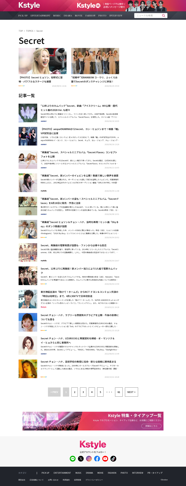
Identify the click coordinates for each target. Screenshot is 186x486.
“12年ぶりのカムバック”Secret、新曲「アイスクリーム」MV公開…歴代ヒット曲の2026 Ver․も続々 (79, 108)
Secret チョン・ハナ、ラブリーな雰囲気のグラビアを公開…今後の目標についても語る (80, 317)
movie (79, 15)
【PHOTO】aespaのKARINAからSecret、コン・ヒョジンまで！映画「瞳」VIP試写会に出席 (80, 131)
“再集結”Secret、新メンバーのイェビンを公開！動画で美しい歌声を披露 (79, 175)
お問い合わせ (53, 480)
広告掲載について (37, 480)
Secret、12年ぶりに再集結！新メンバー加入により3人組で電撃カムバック (79, 270)
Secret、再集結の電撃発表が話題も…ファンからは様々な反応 (74, 245)
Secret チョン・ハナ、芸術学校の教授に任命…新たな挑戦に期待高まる (78, 361)
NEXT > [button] (131, 392)
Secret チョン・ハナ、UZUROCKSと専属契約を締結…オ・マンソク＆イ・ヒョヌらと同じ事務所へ (78, 340)
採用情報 (77, 480)
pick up (23, 15)
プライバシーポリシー (94, 480)
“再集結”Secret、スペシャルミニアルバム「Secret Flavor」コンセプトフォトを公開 (79, 154)
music (57, 15)
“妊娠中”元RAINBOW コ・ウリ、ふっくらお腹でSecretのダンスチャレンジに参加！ (94, 79)
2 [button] (74, 392)
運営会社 (21, 480)
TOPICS (29, 30)
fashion (90, 15)
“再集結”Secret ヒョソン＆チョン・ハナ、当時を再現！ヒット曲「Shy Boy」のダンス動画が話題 (79, 224)
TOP (21, 30)
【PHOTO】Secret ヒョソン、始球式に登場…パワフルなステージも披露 (41, 79)
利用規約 (66, 480)
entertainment (40, 15)
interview (115, 15)
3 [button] (83, 392)
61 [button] (119, 392)
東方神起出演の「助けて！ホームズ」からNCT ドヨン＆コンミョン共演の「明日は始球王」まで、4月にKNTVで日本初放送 (79, 294)
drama (68, 15)
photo (102, 15)
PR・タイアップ (154, 472)
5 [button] (100, 392)
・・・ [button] (109, 392)
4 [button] (91, 392)
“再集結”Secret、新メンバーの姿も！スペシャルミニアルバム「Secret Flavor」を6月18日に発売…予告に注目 (80, 201)
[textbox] (150, 15)
